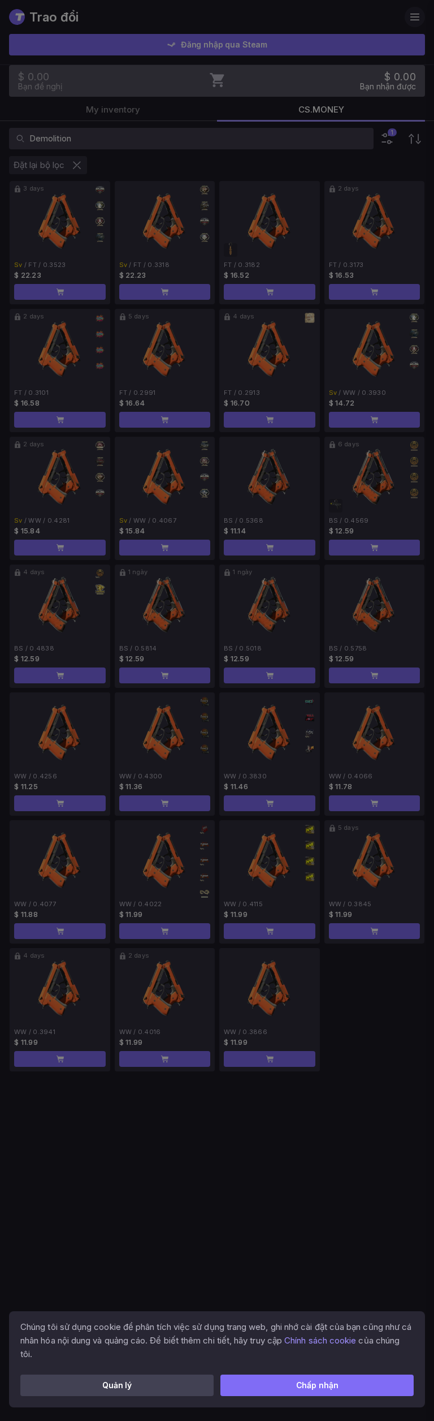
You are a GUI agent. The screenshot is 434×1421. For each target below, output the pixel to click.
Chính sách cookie (320, 1340)
